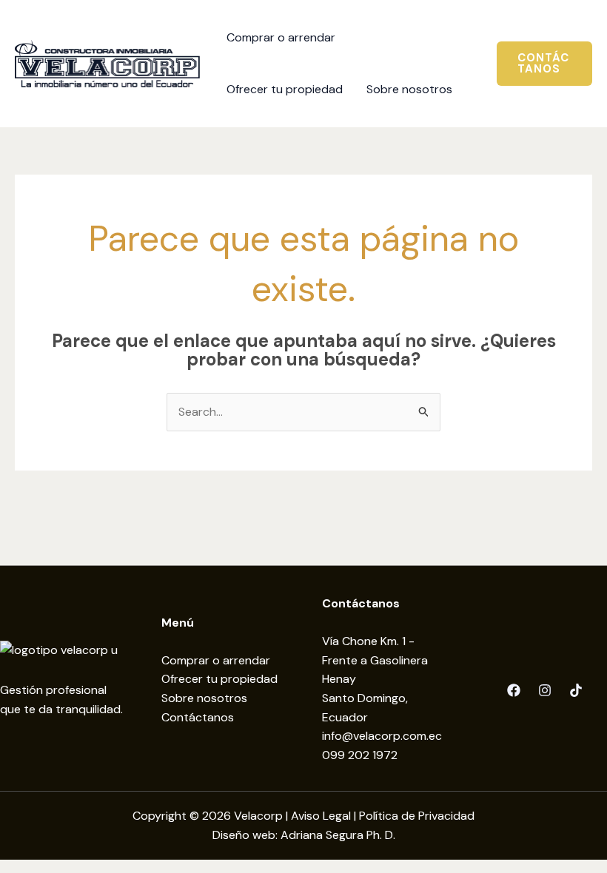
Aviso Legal (321, 815)
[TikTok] (576, 690)
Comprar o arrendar (215, 660)
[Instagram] (544, 690)
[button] (544, 63)
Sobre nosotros (204, 698)
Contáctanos (197, 717)
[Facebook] (513, 690)
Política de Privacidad (416, 815)
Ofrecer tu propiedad (219, 679)
